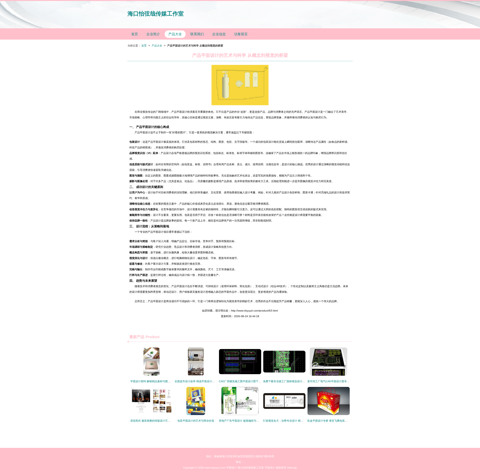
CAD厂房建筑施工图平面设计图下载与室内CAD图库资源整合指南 (257, 381)
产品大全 (175, 34)
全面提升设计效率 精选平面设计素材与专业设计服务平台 (208, 381)
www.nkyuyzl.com (215, 467)
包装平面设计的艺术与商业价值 (195, 420)
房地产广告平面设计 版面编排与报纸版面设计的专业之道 (252, 420)
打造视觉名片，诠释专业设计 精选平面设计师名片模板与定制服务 (301, 420)
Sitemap (292, 467)
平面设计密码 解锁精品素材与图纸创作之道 (155, 381)
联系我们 (197, 34)
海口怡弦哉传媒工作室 (156, 14)
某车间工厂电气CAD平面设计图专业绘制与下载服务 (337, 381)
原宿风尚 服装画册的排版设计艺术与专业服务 (157, 420)
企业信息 (219, 34)
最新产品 (136, 337)
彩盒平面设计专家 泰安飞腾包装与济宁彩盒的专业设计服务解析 (344, 420)
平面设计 (231, 467)
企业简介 (153, 34)
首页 (134, 34)
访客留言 (241, 34)
